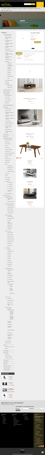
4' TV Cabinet (10, 182)
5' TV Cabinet (10, 184)
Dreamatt (9, 70)
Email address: (31, 408)
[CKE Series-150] (5, 384)
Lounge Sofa (10, 302)
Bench (6, 145)
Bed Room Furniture (7, 34)
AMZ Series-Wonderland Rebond (10, 389)
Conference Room (9, 197)
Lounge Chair (8, 158)
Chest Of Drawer (8, 149)
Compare (31, 45)
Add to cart (32, 103)
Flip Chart (10, 277)
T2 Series (9, 266)
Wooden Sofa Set (11, 171)
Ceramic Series (8, 108)
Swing (6, 348)
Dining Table (5, 134)
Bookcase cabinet (7, 90)
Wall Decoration (8, 193)
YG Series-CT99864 (30, 181)
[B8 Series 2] (5, 396)
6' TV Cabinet (10, 186)
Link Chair (10, 243)
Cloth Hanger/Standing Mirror (8, 54)
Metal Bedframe (8, 80)
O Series (9, 258)
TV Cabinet (7, 181)
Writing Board (10, 284)
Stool (6, 175)
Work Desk (10, 228)
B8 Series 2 (11, 394)
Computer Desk (11, 207)
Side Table (7, 162)
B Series (9, 249)
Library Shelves (11, 218)
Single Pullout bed (7, 366)
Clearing (7, 354)
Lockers (9, 220)
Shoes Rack (7, 160)
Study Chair (7, 177)
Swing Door (10, 87)
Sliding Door (10, 85)
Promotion (5, 352)
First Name (17, 408)
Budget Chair (10, 234)
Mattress (7, 61)
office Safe (10, 324)
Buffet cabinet (6, 92)
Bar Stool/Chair (8, 95)
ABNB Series (10, 165)
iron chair (5, 136)
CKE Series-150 (10, 382)
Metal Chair (7, 101)
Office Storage (8, 307)
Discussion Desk (11, 201)
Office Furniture (6, 195)
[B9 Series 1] (5, 378)
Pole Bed (7, 82)
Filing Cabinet (10, 216)
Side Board (5, 362)
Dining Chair (7, 110)
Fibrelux (9, 72)
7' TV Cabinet (10, 188)
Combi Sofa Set (10, 167)
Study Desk (7, 179)
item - (40, 4)
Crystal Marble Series (8, 105)
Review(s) (36, 35)
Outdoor (5, 345)
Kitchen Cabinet (8, 124)
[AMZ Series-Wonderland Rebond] (5, 390)
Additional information (19, 56)
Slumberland (10, 76)
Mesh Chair (10, 245)
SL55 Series (10, 262)
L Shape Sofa (10, 169)
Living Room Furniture (7, 138)
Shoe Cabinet (6, 360)
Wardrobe (7, 84)
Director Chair (11, 236)
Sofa (6, 164)
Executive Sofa (11, 300)
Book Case (7, 147)
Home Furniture (8, 356)
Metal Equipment (8, 215)
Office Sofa (7, 297)
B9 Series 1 (11, 376)
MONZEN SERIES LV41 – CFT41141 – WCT (30, 98)
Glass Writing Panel (11, 289)
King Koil (9, 74)
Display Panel (10, 275)
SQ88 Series (10, 264)
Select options (32, 138)
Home (18, 22)
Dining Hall (5, 107)
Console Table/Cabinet (10, 153)
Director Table (11, 251)
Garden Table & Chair (9, 346)
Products (21, 22)
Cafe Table (7, 97)
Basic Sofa (10, 298)
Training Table (10, 212)
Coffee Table (8, 151)
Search (32, 4)
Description (19, 53)
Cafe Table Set (8, 99)
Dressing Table (8, 59)
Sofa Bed (7, 173)
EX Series (9, 253)
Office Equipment (8, 268)
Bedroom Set (8, 49)
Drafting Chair (11, 238)
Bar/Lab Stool (10, 232)
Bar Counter (8, 143)
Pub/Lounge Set (8, 129)
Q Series (9, 260)
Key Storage (10, 279)
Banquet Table (10, 205)
